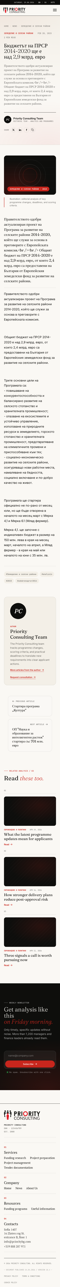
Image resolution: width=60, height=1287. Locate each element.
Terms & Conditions (31, 1276)
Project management (17, 1163)
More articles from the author (25, 670)
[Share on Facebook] (26, 130)
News (14, 26)
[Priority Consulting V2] (14, 10)
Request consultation (21, 677)
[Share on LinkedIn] (20, 130)
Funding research (15, 1158)
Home (6, 26)
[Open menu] (54, 10)
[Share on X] (13, 130)
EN (39, 2)
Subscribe (28, 1064)
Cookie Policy (10, 1282)
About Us (32, 1188)
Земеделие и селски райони (35, 26)
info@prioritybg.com (17, 1241)
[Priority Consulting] (22, 1115)
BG (45, 2)
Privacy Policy (11, 1276)
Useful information (43, 1209)
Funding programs (15, 1209)
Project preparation (42, 1158)
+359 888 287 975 (15, 1246)
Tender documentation (18, 1167)
